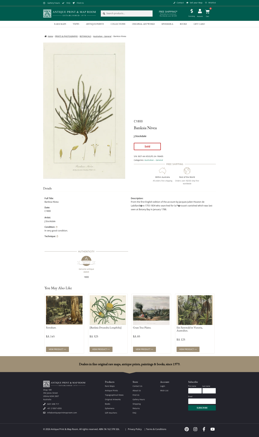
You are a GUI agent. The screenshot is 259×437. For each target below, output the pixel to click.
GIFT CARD (199, 24)
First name (192, 386)
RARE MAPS (60, 24)
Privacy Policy (135, 429)
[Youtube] (212, 429)
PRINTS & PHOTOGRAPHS (66, 36)
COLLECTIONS (118, 24)
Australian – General (153, 160)
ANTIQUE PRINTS (95, 24)
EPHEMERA (167, 24)
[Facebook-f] (204, 429)
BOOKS (183, 24)
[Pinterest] (186, 429)
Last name (206, 386)
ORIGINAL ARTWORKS (143, 24)
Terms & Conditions (156, 429)
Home (50, 36)
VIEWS (76, 24)
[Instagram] (195, 429)
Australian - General (102, 36)
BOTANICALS (85, 36)
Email (190, 396)
